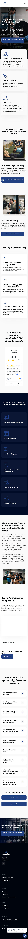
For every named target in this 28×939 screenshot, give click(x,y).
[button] (25, 3)
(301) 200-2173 (14, 797)
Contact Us (5, 894)
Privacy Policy (5, 908)
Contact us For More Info (12, 234)
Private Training (6, 880)
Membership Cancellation (9, 897)
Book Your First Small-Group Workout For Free (12, 40)
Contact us (14, 804)
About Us (4, 891)
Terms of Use (5, 905)
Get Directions (7, 656)
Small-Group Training (7, 877)
